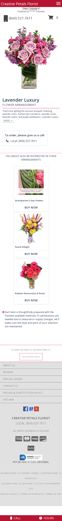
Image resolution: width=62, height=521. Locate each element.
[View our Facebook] (25, 410)
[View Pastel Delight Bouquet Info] (31, 228)
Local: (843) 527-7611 (31, 423)
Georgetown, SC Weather (17, 483)
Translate (40, 11)
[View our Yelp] (36, 410)
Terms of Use (53, 494)
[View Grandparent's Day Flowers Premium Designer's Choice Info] (31, 182)
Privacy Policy (9, 494)
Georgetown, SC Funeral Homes (19, 473)
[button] (53, 18)
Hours (48, 518)
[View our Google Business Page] (31, 410)
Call (16, 518)
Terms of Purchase (31, 494)
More (7, 120)
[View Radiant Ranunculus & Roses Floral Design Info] (31, 275)
